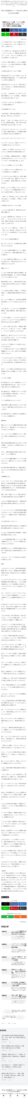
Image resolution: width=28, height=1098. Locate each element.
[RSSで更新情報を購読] (20, 916)
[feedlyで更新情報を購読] (7, 916)
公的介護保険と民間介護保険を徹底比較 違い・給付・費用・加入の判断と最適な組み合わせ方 (13, 1037)
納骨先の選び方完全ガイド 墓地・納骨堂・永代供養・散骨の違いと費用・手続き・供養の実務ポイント (13, 1075)
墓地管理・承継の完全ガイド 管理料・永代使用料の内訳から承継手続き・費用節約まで (13, 1056)
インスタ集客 (6, 897)
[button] (22, 34)
